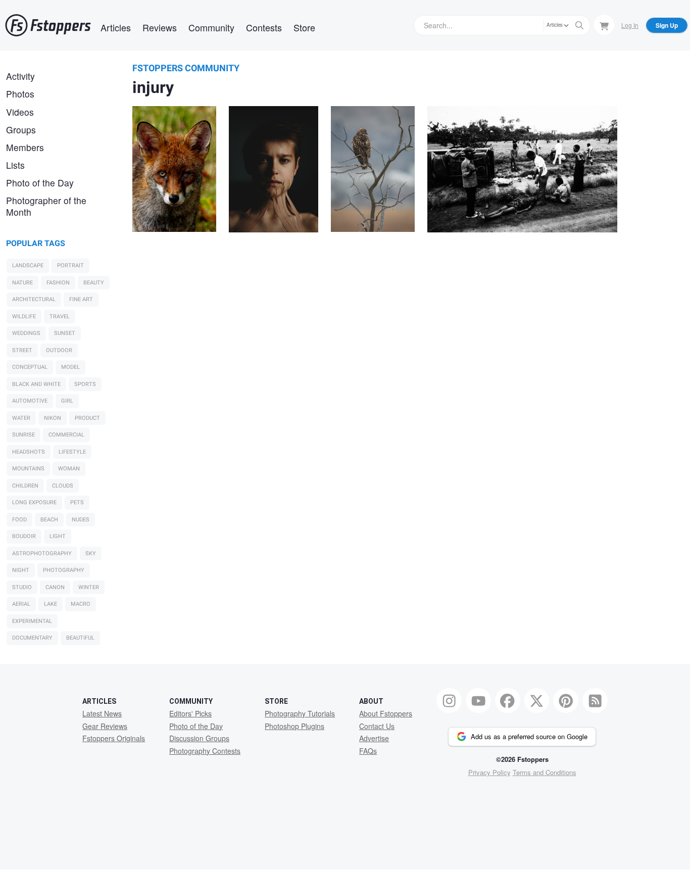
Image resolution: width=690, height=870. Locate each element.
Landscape (27, 265)
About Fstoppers (385, 713)
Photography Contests (204, 751)
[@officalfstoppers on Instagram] (449, 700)
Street (22, 350)
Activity (20, 76)
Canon (55, 587)
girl (67, 401)
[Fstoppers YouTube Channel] (478, 700)
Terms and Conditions (544, 772)
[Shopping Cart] (604, 25)
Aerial (21, 604)
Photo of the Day (40, 182)
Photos (20, 93)
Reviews (159, 27)
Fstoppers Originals (113, 738)
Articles (116, 27)
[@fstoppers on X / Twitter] (537, 700)
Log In (629, 25)
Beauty (93, 282)
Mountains (28, 468)
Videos (20, 112)
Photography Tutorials (300, 713)
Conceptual (29, 367)
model (70, 367)
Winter (88, 587)
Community (211, 27)
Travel (60, 316)
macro (80, 604)
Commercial (66, 434)
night (20, 570)
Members (25, 147)
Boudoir (24, 536)
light (58, 536)
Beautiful (80, 638)
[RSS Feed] (595, 700)
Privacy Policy (489, 772)
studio (22, 587)
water (21, 418)
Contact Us (377, 726)
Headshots (28, 452)
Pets (77, 502)
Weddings (26, 333)
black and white (36, 384)
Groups (21, 129)
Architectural (34, 299)
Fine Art (81, 299)
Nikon (52, 418)
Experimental (32, 621)
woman (69, 468)
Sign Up (667, 25)
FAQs (368, 751)
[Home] (48, 25)
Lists (15, 165)
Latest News (102, 713)
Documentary (32, 638)
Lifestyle (72, 452)
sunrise (23, 434)
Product (87, 418)
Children (25, 485)
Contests (264, 27)
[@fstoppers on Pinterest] (565, 700)
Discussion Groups (199, 738)
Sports (85, 384)
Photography (63, 570)
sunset (64, 333)
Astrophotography (42, 553)
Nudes (80, 519)
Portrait (70, 265)
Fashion (58, 282)
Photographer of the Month (46, 206)
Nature (22, 282)
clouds (62, 485)
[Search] (579, 25)
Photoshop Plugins (294, 726)
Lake (50, 604)
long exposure (34, 502)
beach (49, 519)
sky (90, 553)
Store (304, 27)
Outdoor (59, 350)
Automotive (29, 401)
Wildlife (24, 316)
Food (19, 519)
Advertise (374, 738)
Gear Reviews (104, 726)
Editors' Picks (190, 713)
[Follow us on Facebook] (507, 700)
